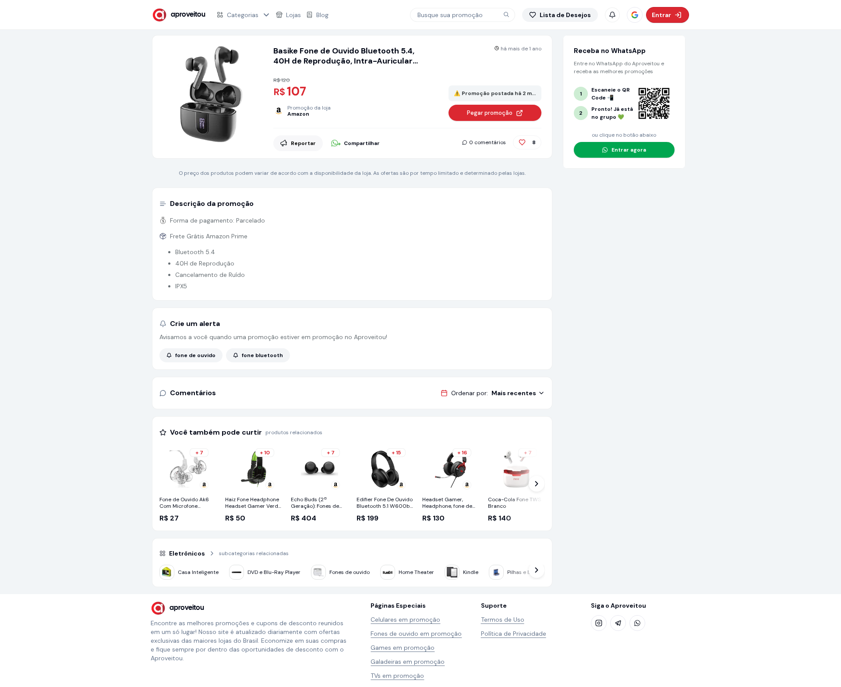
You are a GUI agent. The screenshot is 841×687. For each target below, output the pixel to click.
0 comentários (487, 142)
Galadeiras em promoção (408, 662)
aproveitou (188, 14)
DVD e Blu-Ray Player (273, 572)
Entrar (661, 15)
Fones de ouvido (349, 572)
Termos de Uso (502, 619)
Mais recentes (513, 393)
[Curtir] (522, 142)
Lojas (293, 15)
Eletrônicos (187, 553)
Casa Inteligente (198, 572)
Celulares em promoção (405, 619)
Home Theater (416, 572)
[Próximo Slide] (536, 484)
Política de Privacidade (513, 633)
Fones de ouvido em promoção (416, 633)
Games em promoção (403, 648)
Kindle (470, 572)
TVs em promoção (397, 676)
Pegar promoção (489, 113)
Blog (322, 15)
